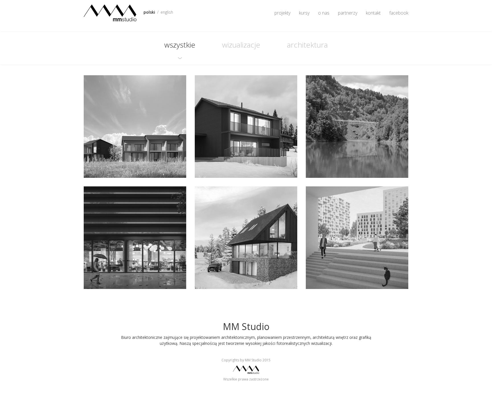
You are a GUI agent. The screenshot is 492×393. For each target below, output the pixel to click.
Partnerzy (347, 13)
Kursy (304, 13)
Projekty (282, 13)
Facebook (398, 13)
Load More (246, 302)
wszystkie (179, 45)
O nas (323, 13)
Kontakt (373, 13)
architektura (307, 45)
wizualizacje (241, 45)
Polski (149, 12)
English (167, 12)
